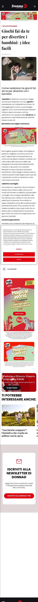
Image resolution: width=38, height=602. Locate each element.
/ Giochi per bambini (9, 26)
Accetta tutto (19, 254)
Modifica (19, 249)
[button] (3, 6)
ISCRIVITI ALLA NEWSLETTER (19, 496)
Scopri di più (12, 388)
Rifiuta (19, 259)
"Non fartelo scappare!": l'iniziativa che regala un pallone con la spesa (15, 432)
